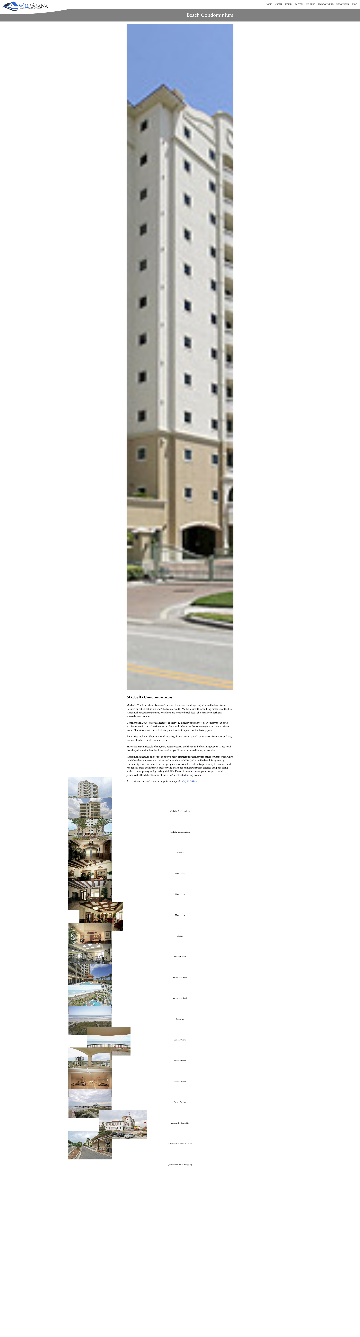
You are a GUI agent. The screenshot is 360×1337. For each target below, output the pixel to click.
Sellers (310, 4)
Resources (342, 4)
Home (269, 4)
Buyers (299, 4)
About (278, 4)
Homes (288, 4)
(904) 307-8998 (189, 781)
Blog (354, 4)
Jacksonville (326, 4)
